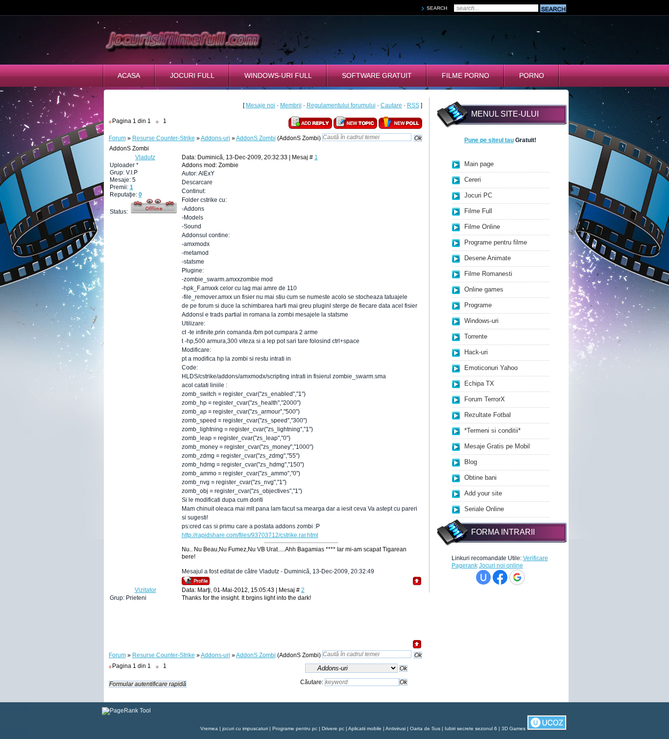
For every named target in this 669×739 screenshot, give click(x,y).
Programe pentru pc (294, 728)
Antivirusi (395, 728)
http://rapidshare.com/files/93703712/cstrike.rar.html (250, 535)
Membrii (291, 105)
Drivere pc (333, 728)
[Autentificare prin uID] (483, 577)
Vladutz (145, 157)
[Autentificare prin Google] (517, 577)
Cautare (391, 105)
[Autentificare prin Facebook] (500, 577)
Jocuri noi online (501, 565)
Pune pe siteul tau (489, 140)
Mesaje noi (260, 105)
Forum (117, 138)
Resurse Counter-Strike (163, 138)
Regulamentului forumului (341, 105)
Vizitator (145, 590)
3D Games (514, 728)
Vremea (209, 728)
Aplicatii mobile (365, 728)
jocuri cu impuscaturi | (247, 728)
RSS (413, 105)
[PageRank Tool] (126, 710)
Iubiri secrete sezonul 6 (471, 728)
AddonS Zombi (256, 138)
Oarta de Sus (425, 728)
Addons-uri (215, 138)
